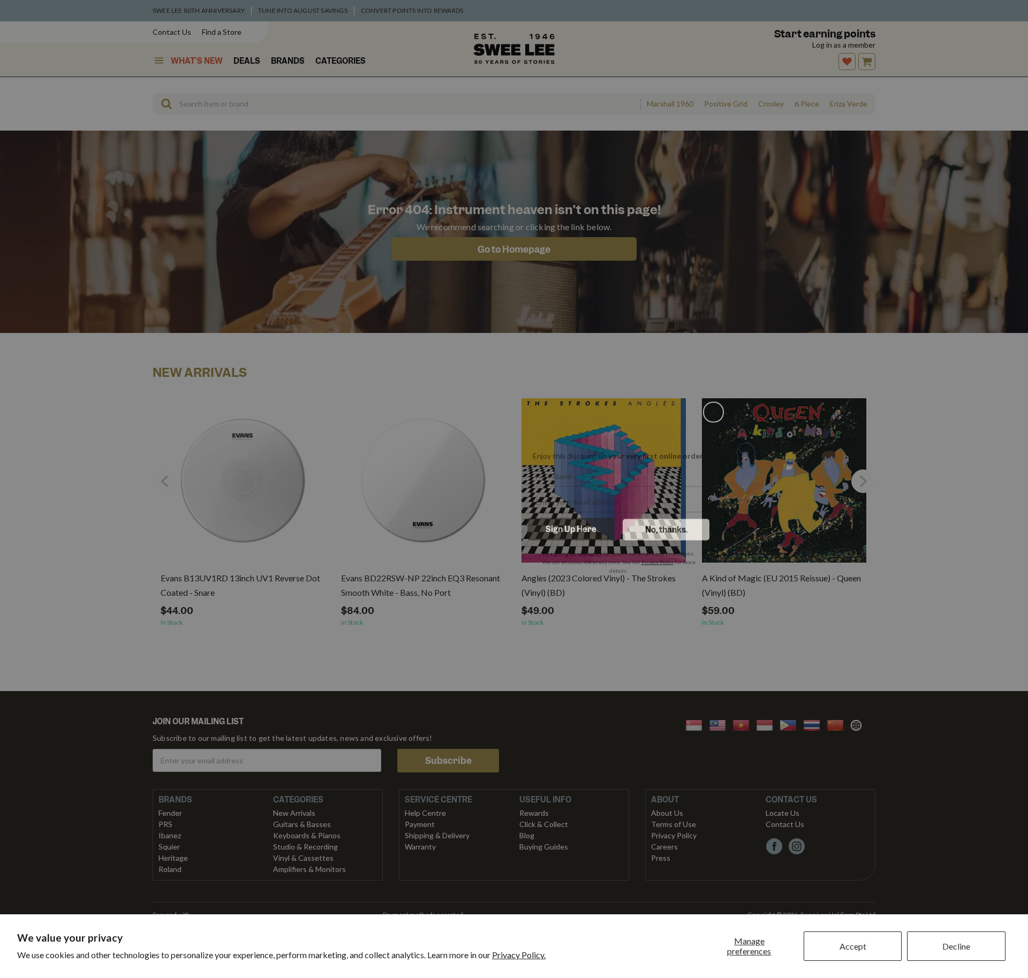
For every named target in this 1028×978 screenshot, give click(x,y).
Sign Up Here (571, 525)
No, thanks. (666, 526)
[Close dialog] (713, 364)
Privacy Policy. (519, 955)
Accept (853, 946)
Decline (956, 946)
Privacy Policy (657, 558)
